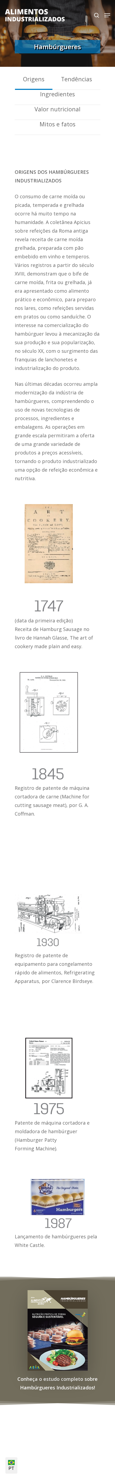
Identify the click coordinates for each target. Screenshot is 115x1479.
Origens (33, 79)
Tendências (76, 79)
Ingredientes (57, 94)
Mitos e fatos (57, 124)
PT (11, 1468)
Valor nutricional (57, 109)
